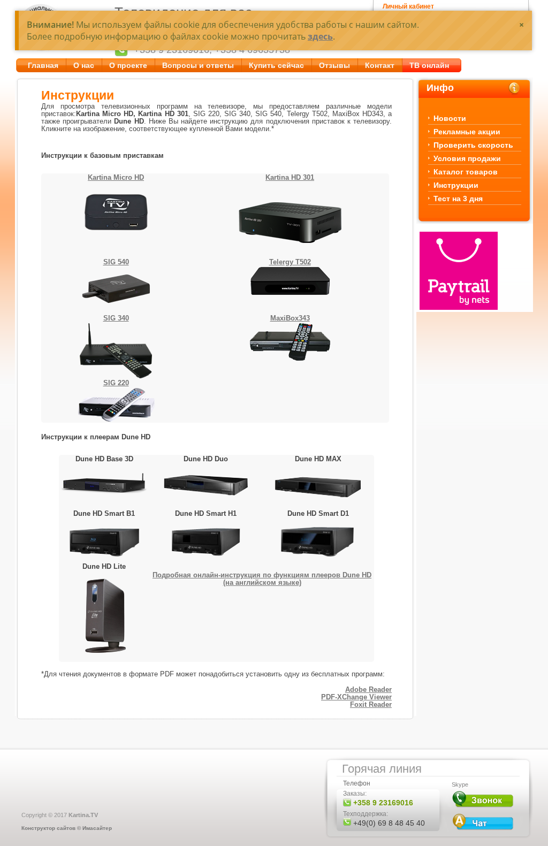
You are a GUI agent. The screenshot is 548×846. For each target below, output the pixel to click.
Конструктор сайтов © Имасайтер (66, 828)
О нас (83, 65)
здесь (320, 36)
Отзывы (334, 65)
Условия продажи (467, 158)
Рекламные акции (466, 131)
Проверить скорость (473, 145)
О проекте (128, 65)
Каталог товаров (465, 171)
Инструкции (455, 185)
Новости (449, 118)
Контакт (379, 65)
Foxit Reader (371, 704)
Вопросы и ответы (198, 65)
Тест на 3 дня (458, 198)
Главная (43, 65)
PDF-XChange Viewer (356, 697)
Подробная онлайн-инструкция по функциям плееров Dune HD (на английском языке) (262, 578)
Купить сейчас (276, 65)
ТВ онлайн (429, 65)
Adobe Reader (368, 689)
